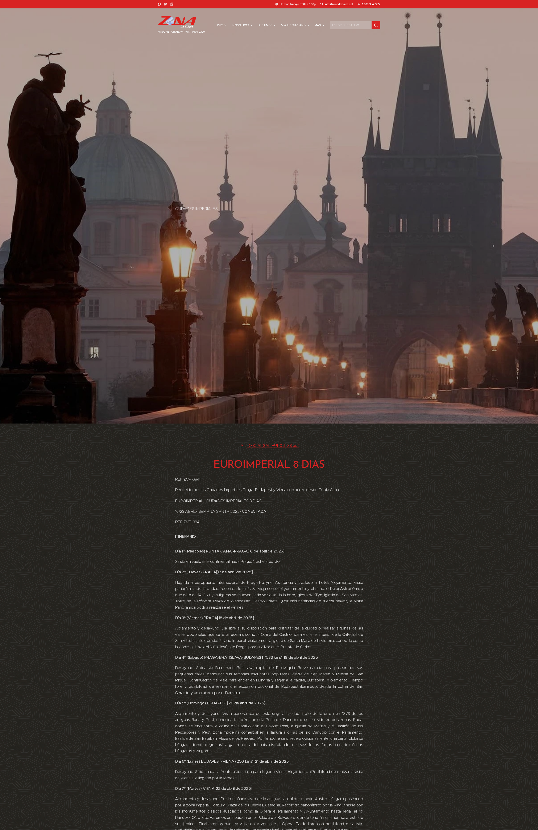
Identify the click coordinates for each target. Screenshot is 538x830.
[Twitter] (165, 4)
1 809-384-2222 (371, 4)
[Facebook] (159, 4)
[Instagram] (171, 4)
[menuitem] (222, 25)
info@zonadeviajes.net (338, 4)
